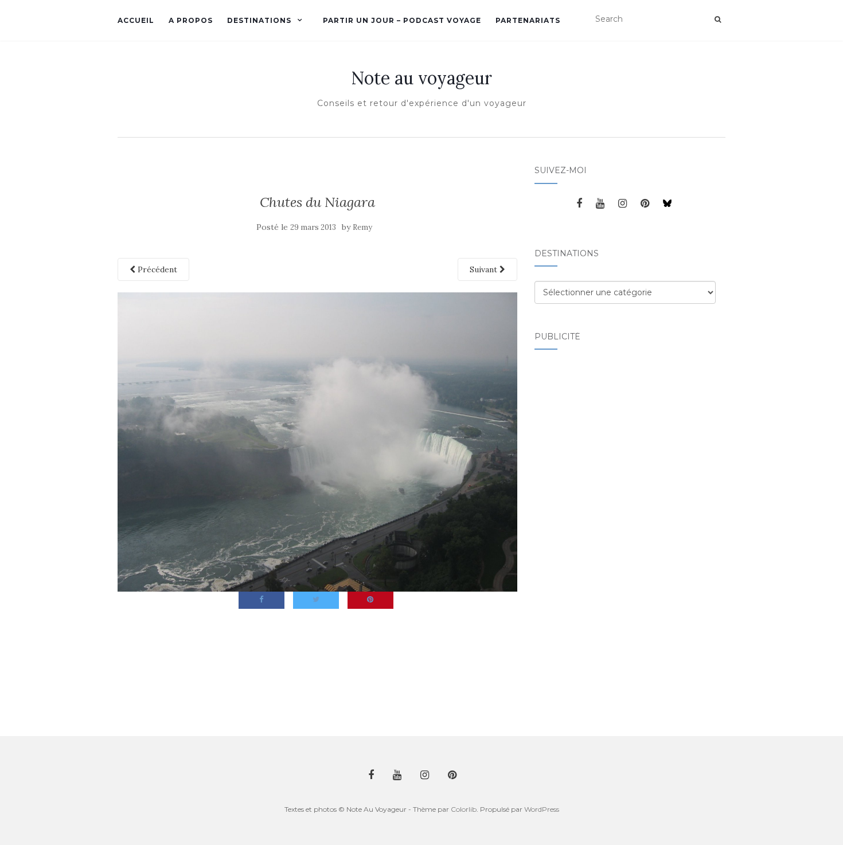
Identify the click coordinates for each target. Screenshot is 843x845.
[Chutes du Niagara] (317, 441)
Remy (362, 227)
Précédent (156, 269)
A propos (191, 20)
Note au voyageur (421, 78)
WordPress (541, 809)
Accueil (136, 20)
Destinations (259, 20)
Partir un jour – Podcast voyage (402, 20)
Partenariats (527, 20)
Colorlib (464, 809)
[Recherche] (717, 19)
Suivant (484, 269)
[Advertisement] (580, 536)
